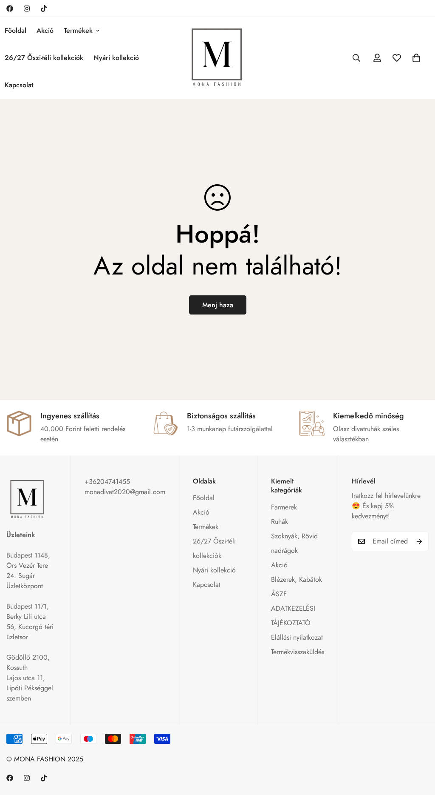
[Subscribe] (419, 541)
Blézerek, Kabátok (296, 579)
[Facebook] (9, 8)
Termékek (78, 30)
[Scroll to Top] (418, 748)
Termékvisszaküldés (297, 652)
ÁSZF (279, 594)
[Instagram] (26, 8)
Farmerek (284, 507)
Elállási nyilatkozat (297, 637)
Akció (45, 30)
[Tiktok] (43, 8)
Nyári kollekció (116, 58)
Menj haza (217, 305)
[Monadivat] (217, 57)
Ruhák (279, 521)
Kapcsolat (206, 584)
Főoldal (204, 498)
